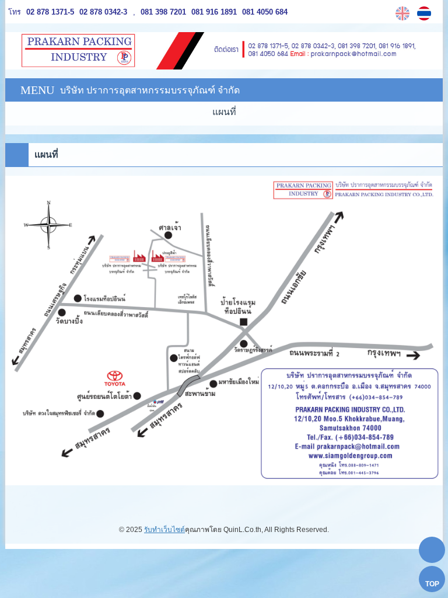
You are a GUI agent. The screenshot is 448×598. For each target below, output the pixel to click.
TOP (432, 584)
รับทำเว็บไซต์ (164, 530)
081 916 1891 (213, 12)
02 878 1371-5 (50, 12)
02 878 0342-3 (102, 12)
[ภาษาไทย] (425, 13)
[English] (404, 13)
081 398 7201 (163, 12)
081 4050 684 (264, 12)
